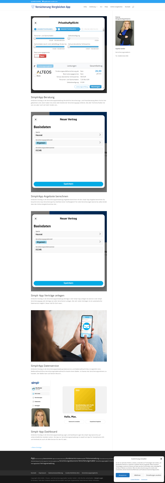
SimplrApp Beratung (42, 97)
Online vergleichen (116, 7)
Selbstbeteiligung (35, 461)
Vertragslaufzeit (35, 463)
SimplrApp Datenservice (45, 365)
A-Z (101, 7)
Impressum (144, 479)
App (33, 458)
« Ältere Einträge (36, 447)
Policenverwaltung (92, 458)
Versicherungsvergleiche (90, 473)
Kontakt (127, 7)
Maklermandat (81, 458)
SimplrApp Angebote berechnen (49, 196)
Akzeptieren (123, 475)
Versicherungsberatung (53, 461)
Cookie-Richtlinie (135, 479)
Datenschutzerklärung (55, 473)
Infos (85, 7)
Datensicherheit (47, 458)
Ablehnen (137, 475)
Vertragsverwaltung (47, 463)
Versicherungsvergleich (102, 461)
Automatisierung (39, 458)
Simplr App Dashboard (44, 431)
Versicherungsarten (43, 461)
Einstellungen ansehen (153, 475)
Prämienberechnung (104, 458)
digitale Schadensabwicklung (59, 458)
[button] (161, 459)
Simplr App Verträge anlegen (47, 295)
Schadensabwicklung (113, 458)
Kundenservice (71, 458)
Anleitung (92, 7)
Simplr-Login (99, 478)
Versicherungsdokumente (68, 461)
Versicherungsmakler (86, 461)
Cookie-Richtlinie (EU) (72, 473)
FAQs (106, 7)
